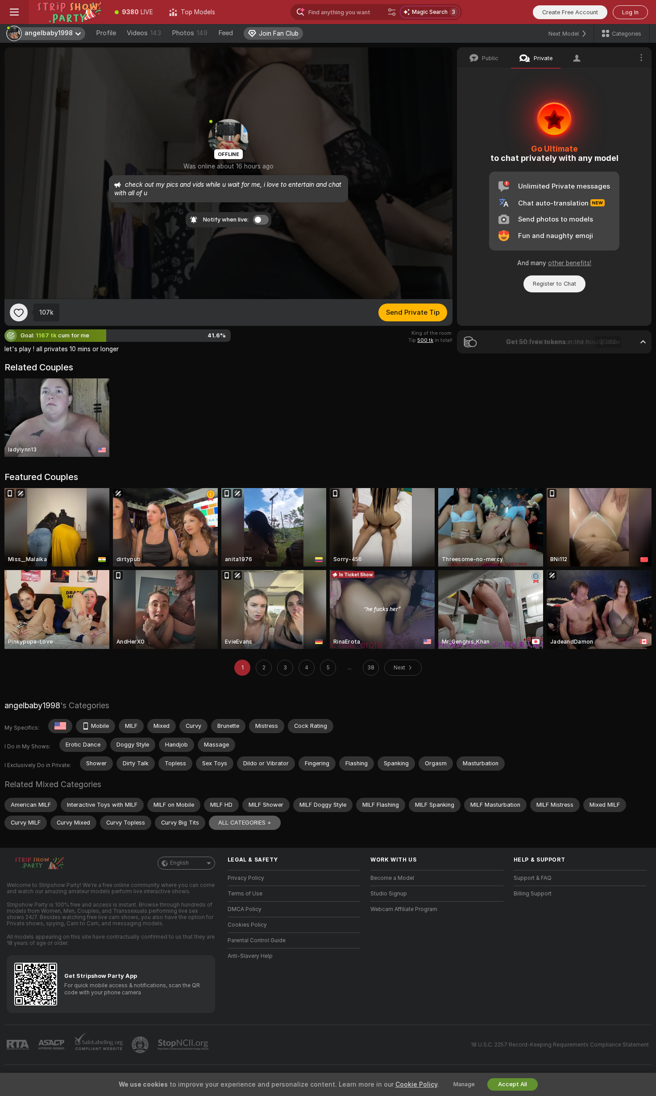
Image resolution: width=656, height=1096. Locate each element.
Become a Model (392, 878)
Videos (144, 33)
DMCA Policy (245, 909)
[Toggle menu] (14, 12)
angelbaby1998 (32, 705)
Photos (190, 33)
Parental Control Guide (257, 940)
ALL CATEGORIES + (244, 822)
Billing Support (533, 894)
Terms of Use (245, 894)
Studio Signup (388, 894)
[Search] (392, 12)
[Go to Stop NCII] (184, 1044)
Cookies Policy (247, 925)
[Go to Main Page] (68, 12)
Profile (106, 33)
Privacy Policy (246, 878)
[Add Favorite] (19, 312)
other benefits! (569, 263)
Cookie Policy (416, 1084)
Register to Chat (554, 283)
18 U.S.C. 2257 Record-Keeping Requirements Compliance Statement (560, 1045)
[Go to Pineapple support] (141, 1044)
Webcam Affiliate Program (403, 909)
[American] (60, 726)
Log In (630, 12)
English (179, 863)
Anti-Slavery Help (250, 956)
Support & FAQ (533, 878)
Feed (225, 33)
